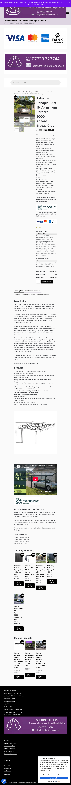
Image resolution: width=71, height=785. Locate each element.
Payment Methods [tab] (43, 294)
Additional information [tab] (32, 291)
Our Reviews (7, 771)
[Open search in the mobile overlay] (35, 82)
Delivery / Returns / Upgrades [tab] (25, 294)
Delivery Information (9, 748)
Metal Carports (30, 92)
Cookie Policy (7, 765)
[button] (31, 99)
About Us (6, 740)
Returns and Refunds (9, 746)
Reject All (61, 775)
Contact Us (7, 760)
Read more (28, 675)
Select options (18, 583)
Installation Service (9, 751)
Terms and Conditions (10, 743)
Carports (21, 92)
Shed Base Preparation (10, 754)
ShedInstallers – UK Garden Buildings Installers (25, 21)
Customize (46, 775)
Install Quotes (7, 768)
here (43, 216)
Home (16, 92)
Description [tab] (19, 291)
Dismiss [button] (42, 4)
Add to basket (46, 282)
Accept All (53, 778)
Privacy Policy (8, 774)
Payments (6, 763)
